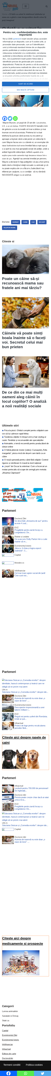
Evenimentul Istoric (10, 1040)
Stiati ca (5, 1020)
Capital (5, 1030)
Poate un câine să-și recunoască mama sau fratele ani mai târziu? (23, 283)
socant (42, 222)
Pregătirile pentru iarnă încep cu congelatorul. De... (29, 531)
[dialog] (25, 62)
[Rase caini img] (20, 768)
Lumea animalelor (10, 1011)
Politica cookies (34, 1064)
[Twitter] (10, 118)
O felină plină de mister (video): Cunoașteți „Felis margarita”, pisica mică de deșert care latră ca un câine (24, 453)
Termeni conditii (11, 1064)
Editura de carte (9, 1053)
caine (25, 222)
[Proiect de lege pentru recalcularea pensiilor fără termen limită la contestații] (8, 726)
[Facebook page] (22, 501)
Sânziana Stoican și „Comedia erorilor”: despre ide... (25, 692)
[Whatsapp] (15, 118)
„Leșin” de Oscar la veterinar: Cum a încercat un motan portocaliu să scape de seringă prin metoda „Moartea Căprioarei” (24, 469)
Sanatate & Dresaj (10, 1016)
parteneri (17, 39)
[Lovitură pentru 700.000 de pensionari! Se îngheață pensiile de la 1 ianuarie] (8, 789)
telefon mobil (9, 227)
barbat (16, 222)
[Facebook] (4, 118)
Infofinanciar (7, 1044)
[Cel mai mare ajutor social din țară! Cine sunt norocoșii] (8, 574)
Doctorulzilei (7, 1058)
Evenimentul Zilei (9, 1035)
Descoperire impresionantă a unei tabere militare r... (29, 708)
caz (33, 222)
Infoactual (6, 1049)
